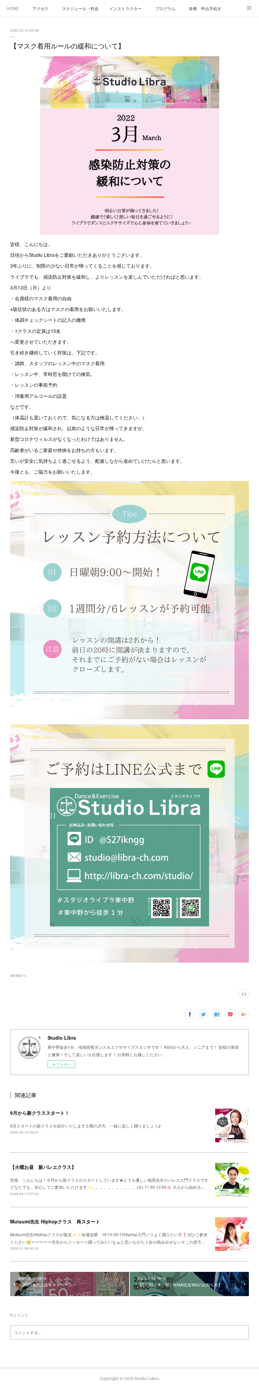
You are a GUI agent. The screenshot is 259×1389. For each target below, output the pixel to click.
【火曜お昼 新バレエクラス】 (43, 1167)
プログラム (165, 8)
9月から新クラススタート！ (39, 1112)
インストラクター (125, 8)
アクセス (40, 8)
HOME (13, 8)
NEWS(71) (18, 975)
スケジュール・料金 (80, 8)
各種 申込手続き (205, 8)
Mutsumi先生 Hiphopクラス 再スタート (55, 1221)
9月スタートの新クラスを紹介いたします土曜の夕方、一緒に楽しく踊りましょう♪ (85, 1125)
